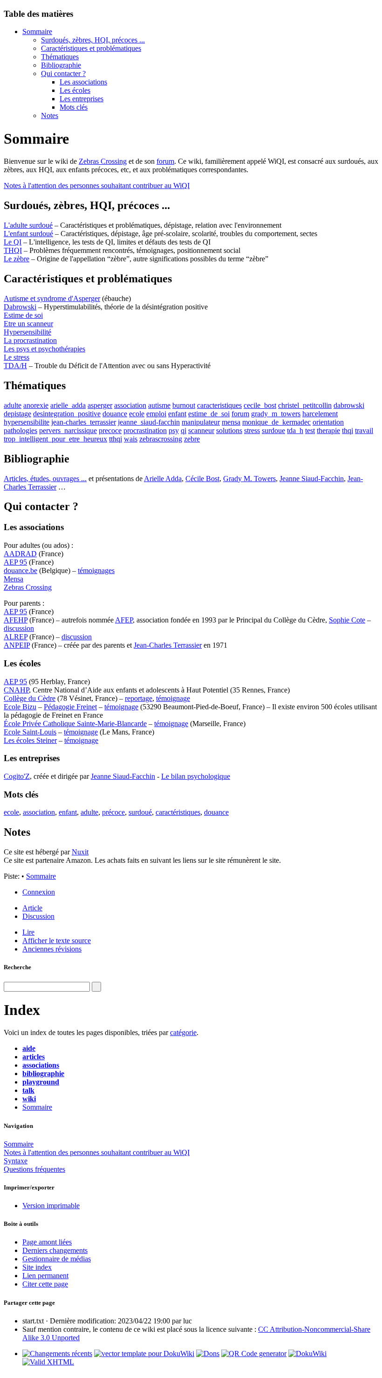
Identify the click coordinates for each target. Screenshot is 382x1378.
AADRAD (20, 554)
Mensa (13, 579)
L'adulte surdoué (28, 225)
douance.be (20, 570)
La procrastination (30, 340)
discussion (19, 628)
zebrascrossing (160, 439)
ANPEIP (17, 645)
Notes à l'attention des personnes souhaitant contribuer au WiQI (97, 185)
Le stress (16, 357)
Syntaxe (15, 1161)
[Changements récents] (57, 1353)
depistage (17, 414)
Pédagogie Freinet (70, 707)
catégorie (183, 1032)
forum (165, 161)
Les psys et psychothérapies (44, 349)
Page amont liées (47, 1242)
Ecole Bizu (20, 707)
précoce (113, 812)
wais (130, 439)
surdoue (273, 430)
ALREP (15, 637)
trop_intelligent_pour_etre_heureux (55, 439)
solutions (229, 430)
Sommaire (37, 31)
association (130, 405)
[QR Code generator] (253, 1353)
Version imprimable (51, 1206)
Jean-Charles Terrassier (168, 645)
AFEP (124, 620)
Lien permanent (45, 1276)
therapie (328, 430)
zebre (192, 439)
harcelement (320, 414)
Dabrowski (20, 307)
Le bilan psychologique (195, 776)
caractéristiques (178, 812)
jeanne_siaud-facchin (149, 422)
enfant (177, 414)
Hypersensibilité (27, 332)
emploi (156, 414)
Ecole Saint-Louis (30, 732)
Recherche (17, 967)
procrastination (145, 430)
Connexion (38, 892)
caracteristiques (219, 405)
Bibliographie (61, 65)
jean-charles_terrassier (83, 422)
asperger (100, 405)
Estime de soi (23, 315)
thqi (347, 430)
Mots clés (74, 107)
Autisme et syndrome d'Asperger (52, 298)
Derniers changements (55, 1250)
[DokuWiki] (307, 1353)
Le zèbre (16, 259)
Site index (37, 1267)
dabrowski (349, 405)
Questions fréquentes (34, 1169)
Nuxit (80, 852)
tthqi (115, 439)
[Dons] (207, 1353)
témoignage (173, 698)
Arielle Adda (163, 479)
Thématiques (60, 57)
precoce (110, 430)
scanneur (201, 430)
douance (114, 414)
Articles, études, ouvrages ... (45, 479)
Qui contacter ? (63, 73)
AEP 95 (15, 562)
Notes (49, 115)
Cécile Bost (202, 479)
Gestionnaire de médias (56, 1259)
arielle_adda (68, 405)
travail (364, 430)
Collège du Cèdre (29, 698)
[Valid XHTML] (48, 1362)
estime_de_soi (209, 414)
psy (174, 430)
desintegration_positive (67, 414)
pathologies (20, 430)
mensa (231, 422)
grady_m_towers (275, 414)
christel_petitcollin (305, 405)
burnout (183, 405)
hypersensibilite (26, 422)
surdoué (140, 812)
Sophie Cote (347, 620)
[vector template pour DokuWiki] (144, 1353)
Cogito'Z (17, 776)
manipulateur (201, 422)
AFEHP (15, 620)
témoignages (96, 570)
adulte (12, 405)
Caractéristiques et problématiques (91, 48)
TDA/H (15, 366)
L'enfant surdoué (28, 234)
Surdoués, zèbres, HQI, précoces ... (93, 40)
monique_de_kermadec (276, 422)
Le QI (12, 242)
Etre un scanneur (28, 324)
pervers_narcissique (68, 430)
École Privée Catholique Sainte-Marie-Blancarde (75, 723)
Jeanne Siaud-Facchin (312, 479)
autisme (159, 405)
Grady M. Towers (249, 479)
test (310, 430)
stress (252, 430)
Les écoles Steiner (30, 740)
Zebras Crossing (103, 161)
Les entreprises (81, 99)
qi (183, 430)
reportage (138, 698)
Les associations (83, 82)
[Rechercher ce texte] (96, 987)
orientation (328, 422)
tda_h (295, 430)
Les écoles (75, 90)
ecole (136, 414)
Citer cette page (45, 1284)
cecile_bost (260, 405)
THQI (13, 250)
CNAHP (16, 690)
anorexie (35, 405)
